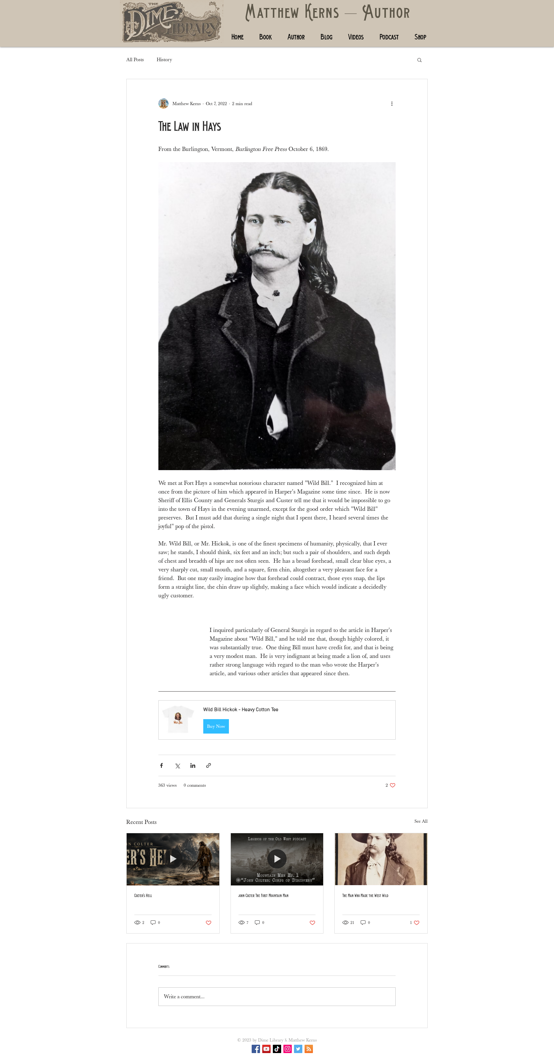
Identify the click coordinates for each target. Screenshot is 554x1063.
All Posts (135, 59)
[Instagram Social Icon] (287, 1049)
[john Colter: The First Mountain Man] (277, 859)
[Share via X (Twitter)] (177, 765)
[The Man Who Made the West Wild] (381, 859)
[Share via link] (209, 765)
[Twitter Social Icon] (298, 1049)
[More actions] (392, 103)
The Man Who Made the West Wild (365, 895)
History (164, 59)
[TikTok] (277, 1049)
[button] (419, 59)
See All (421, 821)
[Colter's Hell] (173, 859)
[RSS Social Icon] (309, 1049)
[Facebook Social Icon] (256, 1049)
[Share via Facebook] (161, 765)
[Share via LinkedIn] (193, 765)
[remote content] (177, 639)
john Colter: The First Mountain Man (264, 895)
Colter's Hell (143, 895)
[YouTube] (266, 1049)
